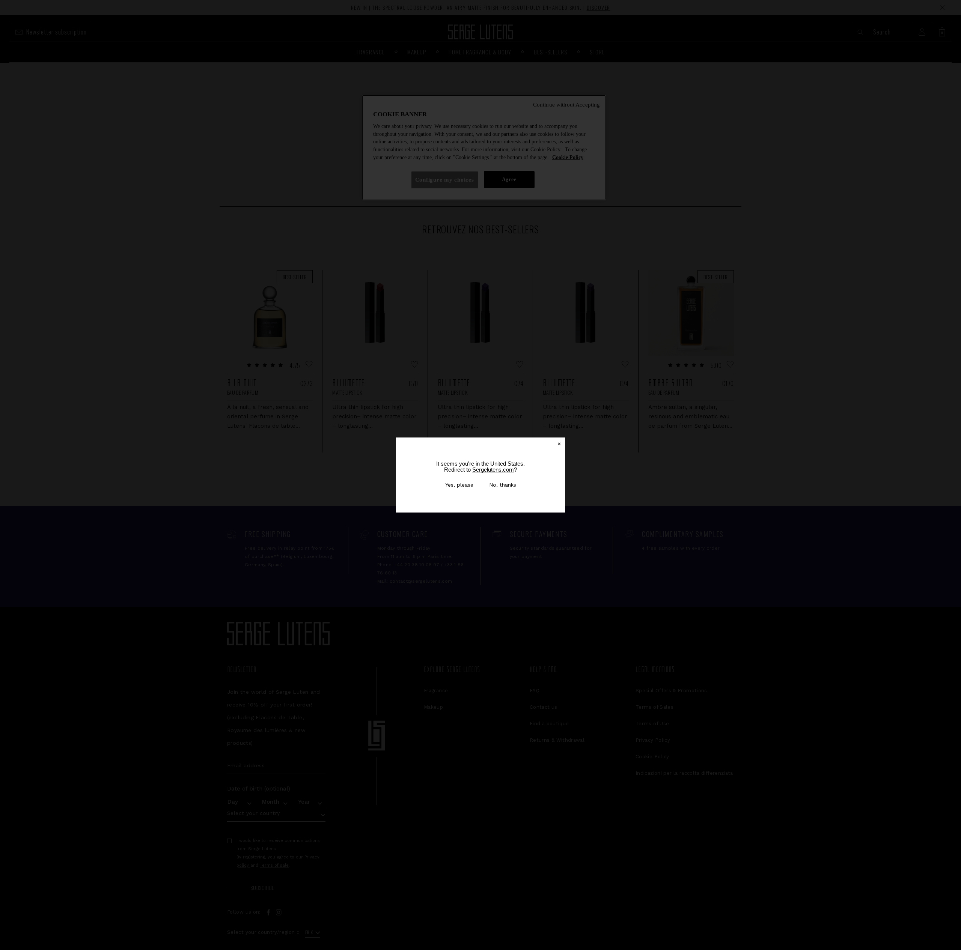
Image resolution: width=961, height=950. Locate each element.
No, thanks (502, 485)
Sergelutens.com (493, 469)
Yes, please (459, 485)
